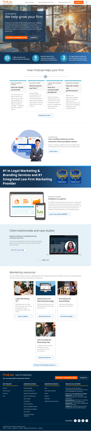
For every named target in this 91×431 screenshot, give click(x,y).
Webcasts (47, 396)
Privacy (9, 428)
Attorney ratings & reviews (30, 409)
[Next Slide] (52, 260)
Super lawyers (27, 398)
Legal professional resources (51, 401)
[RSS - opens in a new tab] (86, 420)
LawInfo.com (68, 406)
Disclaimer (14, 428)
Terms (4, 428)
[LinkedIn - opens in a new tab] (83, 420)
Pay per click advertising (29, 396)
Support (40, 428)
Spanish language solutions (30, 406)
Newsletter (47, 398)
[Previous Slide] (39, 260)
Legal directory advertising (30, 393)
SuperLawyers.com (70, 400)
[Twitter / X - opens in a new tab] (79, 420)
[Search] (86, 2)
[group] (45, 247)
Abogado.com (68, 403)
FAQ (4, 396)
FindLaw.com (68, 395)
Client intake (27, 411)
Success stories (6, 390)
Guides (46, 393)
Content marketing (28, 404)
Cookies (20, 428)
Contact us (5, 393)
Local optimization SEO (29, 390)
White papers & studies (50, 390)
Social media (27, 401)
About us (5, 388)
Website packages (28, 388)
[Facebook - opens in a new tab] (75, 420)
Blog (46, 388)
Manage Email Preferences (30, 428)
